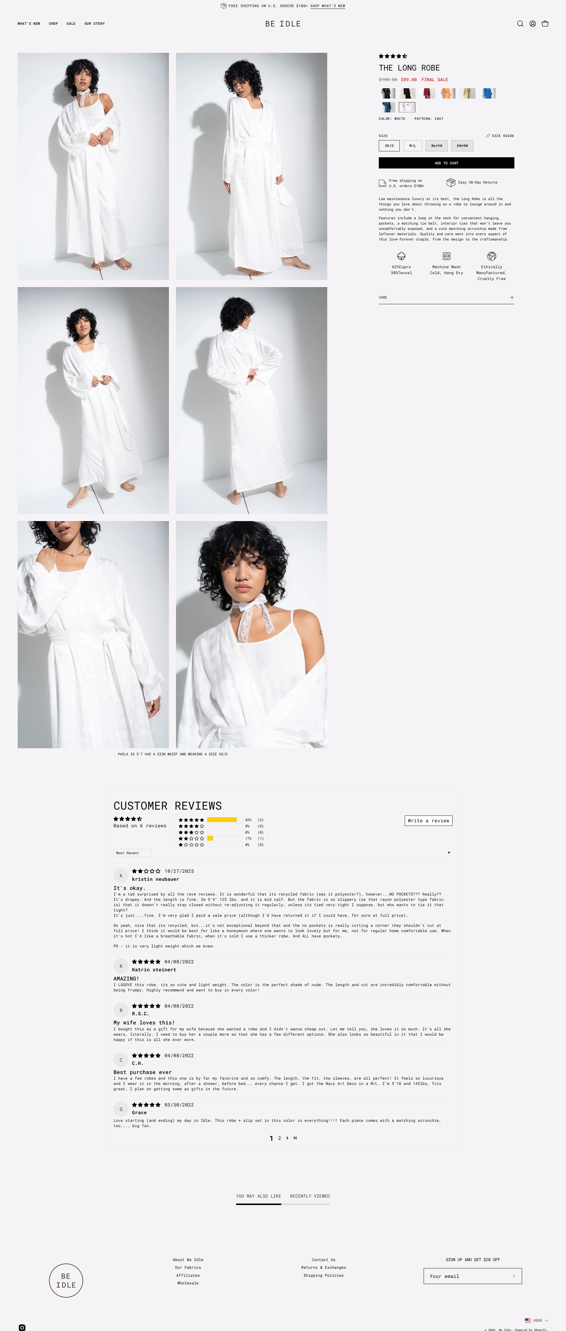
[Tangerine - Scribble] (447, 93)
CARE (383, 297)
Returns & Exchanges (323, 1267)
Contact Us (323, 1259)
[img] (147, 871)
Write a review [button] (428, 820)
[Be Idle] (283, 23)
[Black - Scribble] (407, 93)
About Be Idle (188, 1259)
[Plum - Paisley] (427, 93)
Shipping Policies (324, 1275)
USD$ (537, 1320)
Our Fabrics (188, 1267)
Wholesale (188, 1283)
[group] (283, 6)
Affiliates (188, 1275)
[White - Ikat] (407, 107)
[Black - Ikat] (387, 93)
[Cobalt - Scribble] (487, 93)
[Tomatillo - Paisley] (467, 93)
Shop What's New (327, 5)
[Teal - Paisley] (387, 107)
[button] (94, 23)
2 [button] (279, 1138)
